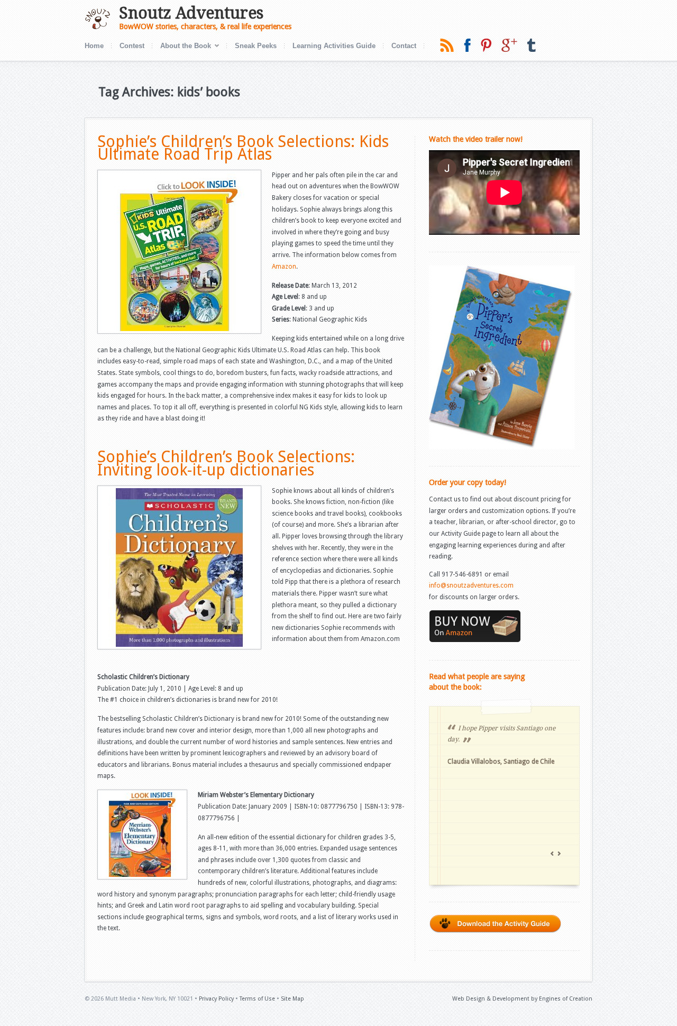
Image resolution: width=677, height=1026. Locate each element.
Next (560, 854)
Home (94, 46)
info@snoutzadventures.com (471, 585)
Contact (403, 46)
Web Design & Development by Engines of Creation (522, 998)
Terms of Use (257, 998)
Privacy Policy (216, 998)
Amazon (284, 266)
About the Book (181, 47)
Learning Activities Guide (334, 46)
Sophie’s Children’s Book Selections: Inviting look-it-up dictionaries (226, 463)
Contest (132, 46)
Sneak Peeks (256, 46)
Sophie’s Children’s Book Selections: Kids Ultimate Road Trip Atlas (243, 148)
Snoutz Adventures (191, 13)
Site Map (292, 998)
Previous (553, 854)
